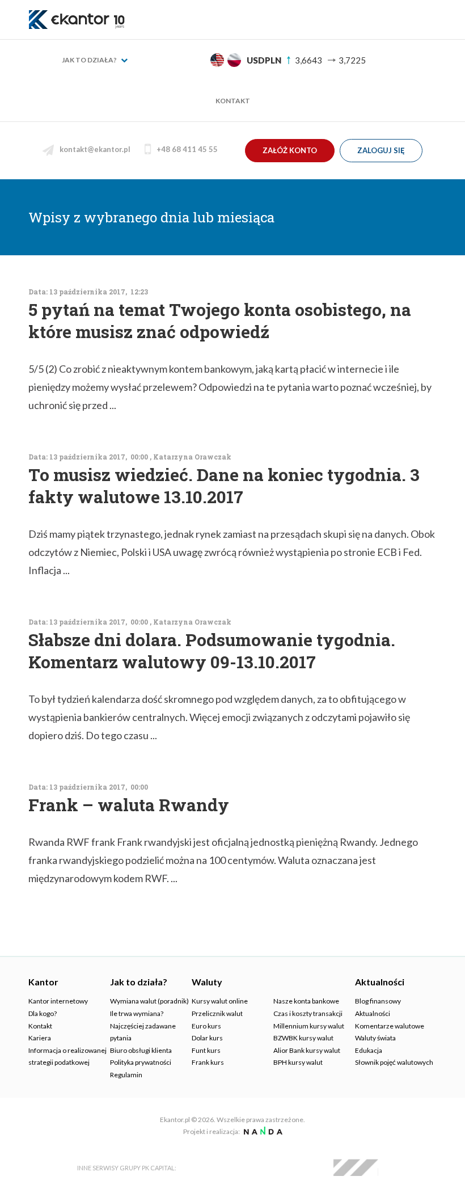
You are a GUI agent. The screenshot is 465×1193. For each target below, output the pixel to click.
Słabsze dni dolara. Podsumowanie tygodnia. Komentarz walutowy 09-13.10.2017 (211, 651)
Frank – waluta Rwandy (128, 805)
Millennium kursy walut (308, 1026)
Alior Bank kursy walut (306, 1050)
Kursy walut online (220, 1001)
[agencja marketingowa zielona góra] (261, 1131)
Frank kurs (208, 1062)
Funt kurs (206, 1050)
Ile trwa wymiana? (136, 1013)
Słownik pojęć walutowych (394, 1062)
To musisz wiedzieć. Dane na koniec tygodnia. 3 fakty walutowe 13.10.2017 (224, 485)
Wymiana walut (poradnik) (149, 1001)
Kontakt (232, 100)
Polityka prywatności (140, 1062)
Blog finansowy (378, 1001)
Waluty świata (375, 1038)
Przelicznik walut (217, 1013)
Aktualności (372, 1013)
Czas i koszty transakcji (308, 1013)
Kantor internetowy (58, 1001)
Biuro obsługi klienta (141, 1050)
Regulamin (126, 1074)
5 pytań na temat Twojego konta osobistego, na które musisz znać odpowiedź (219, 320)
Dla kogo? (42, 1013)
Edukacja (368, 1050)
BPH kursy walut (298, 1062)
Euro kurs (206, 1026)
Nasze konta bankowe (306, 1001)
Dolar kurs (207, 1038)
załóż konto (290, 150)
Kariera (39, 1038)
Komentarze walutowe (389, 1026)
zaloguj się (381, 150)
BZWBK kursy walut (303, 1038)
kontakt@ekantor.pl (95, 149)
